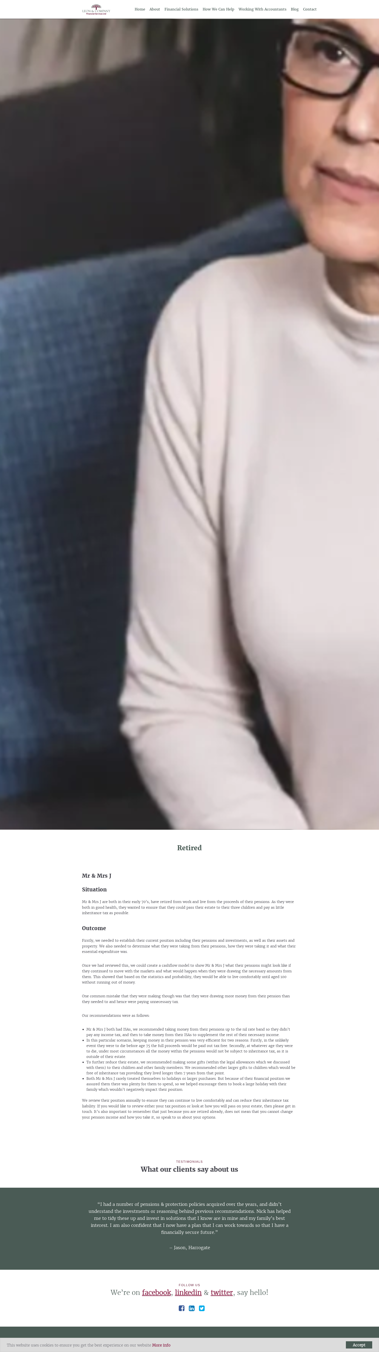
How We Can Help (218, 9)
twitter (222, 1292)
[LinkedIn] (192, 1308)
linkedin (188, 1292)
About (155, 9)
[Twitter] (202, 1308)
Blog (295, 9)
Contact (310, 9)
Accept (359, 1344)
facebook (156, 1292)
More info (161, 1345)
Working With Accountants (262, 9)
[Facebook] (181, 1308)
